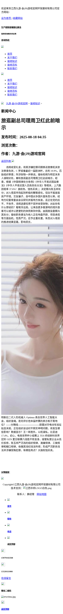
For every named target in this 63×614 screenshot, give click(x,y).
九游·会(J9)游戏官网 (17, 103)
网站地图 (41, 494)
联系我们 (12, 68)
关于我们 (12, 57)
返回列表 (6, 161)
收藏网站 (18, 18)
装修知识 (12, 61)
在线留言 (6, 578)
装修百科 (12, 65)
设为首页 (6, 18)
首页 (9, 54)
